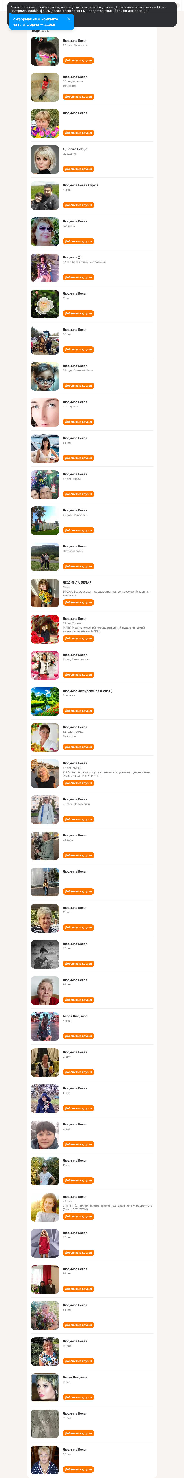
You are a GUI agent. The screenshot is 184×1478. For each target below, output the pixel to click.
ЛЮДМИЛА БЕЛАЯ (77, 582)
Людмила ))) (72, 257)
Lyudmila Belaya (75, 149)
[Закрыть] (68, 19)
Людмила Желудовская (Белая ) (87, 691)
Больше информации (131, 11)
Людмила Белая (75, 41)
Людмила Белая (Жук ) (80, 185)
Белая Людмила (75, 1016)
